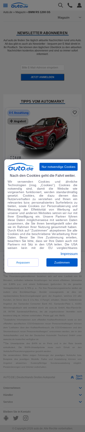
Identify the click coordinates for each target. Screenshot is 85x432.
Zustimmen (62, 262)
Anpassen (23, 262)
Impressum (69, 254)
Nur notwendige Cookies (58, 166)
